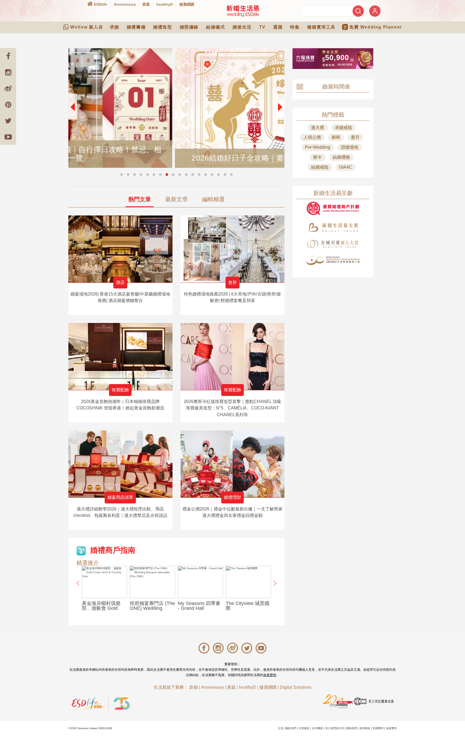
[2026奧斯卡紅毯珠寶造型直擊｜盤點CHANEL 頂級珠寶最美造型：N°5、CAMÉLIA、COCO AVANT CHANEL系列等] (233, 356)
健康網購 (186, 4)
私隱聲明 (378, 728)
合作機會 (317, 728)
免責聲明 (269, 675)
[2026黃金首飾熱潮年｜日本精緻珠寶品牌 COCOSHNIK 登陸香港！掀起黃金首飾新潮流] (120, 356)
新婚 (193, 687)
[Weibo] (8, 88)
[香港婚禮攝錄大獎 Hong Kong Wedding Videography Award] (333, 260)
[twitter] (8, 121)
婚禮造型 (162, 27)
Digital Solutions (295, 687)
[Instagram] (8, 72)
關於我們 (291, 728)
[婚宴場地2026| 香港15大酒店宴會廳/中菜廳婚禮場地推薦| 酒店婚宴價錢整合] (120, 249)
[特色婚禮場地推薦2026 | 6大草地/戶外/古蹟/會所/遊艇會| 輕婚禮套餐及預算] (233, 249)
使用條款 (365, 728)
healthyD (164, 4)
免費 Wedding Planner (375, 27)
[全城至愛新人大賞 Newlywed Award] (333, 244)
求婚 (114, 27)
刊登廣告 (304, 728)
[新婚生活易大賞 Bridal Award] (333, 227)
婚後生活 (241, 27)
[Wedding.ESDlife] (243, 10)
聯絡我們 (351, 728)
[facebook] (8, 56)
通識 (278, 27)
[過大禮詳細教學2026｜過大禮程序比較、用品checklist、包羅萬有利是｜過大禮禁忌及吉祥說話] (120, 464)
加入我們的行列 (334, 728)
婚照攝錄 (189, 27)
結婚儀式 (215, 27)
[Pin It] (8, 104)
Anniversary (125, 4)
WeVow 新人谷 (86, 27)
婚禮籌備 (136, 27)
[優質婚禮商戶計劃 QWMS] (333, 208)
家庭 (146, 4)
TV (262, 27)
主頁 (280, 728)
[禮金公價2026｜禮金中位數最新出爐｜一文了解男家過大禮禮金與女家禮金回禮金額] (233, 464)
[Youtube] (8, 137)
